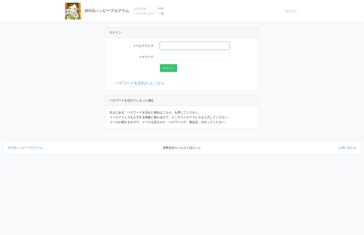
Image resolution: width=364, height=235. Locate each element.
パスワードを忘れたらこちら (138, 83)
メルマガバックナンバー (144, 11)
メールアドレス (143, 46)
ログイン (291, 11)
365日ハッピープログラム (105, 10)
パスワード (146, 57)
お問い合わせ (347, 148)
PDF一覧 (161, 11)
